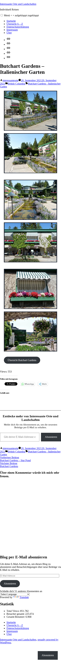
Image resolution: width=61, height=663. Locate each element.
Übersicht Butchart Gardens (22, 360)
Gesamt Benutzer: (16, 616)
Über (9, 32)
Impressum (12, 29)
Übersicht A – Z (15, 23)
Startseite (11, 21)
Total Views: (13, 611)
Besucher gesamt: (16, 613)
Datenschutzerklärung (18, 26)
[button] (2, 15)
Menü (21, 15)
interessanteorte (10, 80)
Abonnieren (51, 437)
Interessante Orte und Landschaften (18, 4)
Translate (24, 597)
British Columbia (16, 83)
